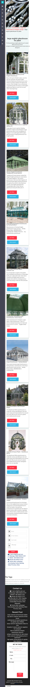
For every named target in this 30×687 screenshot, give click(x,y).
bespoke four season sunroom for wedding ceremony (17, 579)
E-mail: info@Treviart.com (16, 554)
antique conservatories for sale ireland (17, 634)
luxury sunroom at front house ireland (17, 614)
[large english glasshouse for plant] (17, 63)
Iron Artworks (15, 28)
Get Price (12, 93)
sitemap (16, 683)
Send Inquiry (13, 97)
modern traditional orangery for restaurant (14, 583)
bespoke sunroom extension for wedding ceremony (16, 581)
